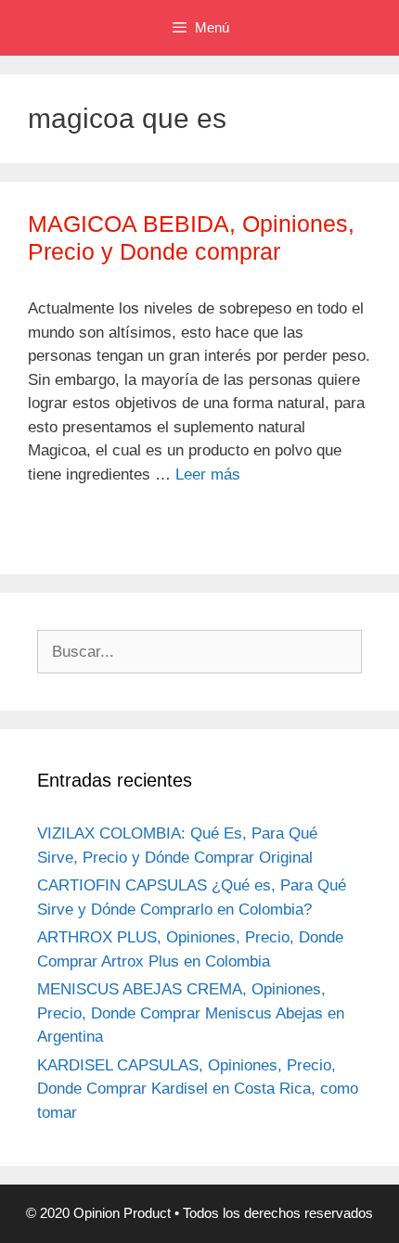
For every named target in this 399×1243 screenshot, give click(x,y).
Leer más (207, 474)
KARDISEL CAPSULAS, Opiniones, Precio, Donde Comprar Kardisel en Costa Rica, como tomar (197, 1089)
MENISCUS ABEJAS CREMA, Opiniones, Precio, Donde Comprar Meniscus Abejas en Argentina (190, 1012)
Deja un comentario (116, 531)
